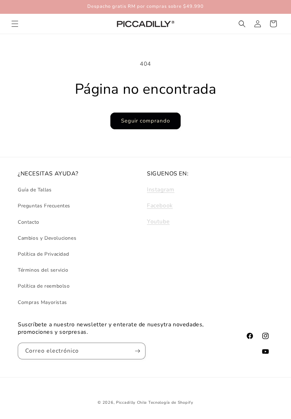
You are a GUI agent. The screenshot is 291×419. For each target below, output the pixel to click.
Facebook (160, 206)
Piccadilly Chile (131, 402)
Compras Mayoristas (42, 302)
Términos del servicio (43, 270)
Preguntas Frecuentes (44, 205)
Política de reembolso (44, 286)
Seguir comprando (145, 120)
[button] (15, 24)
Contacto (28, 222)
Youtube (158, 221)
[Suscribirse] (137, 351)
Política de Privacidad (43, 254)
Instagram (160, 190)
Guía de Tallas (34, 189)
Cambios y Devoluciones (47, 238)
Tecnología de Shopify (170, 402)
